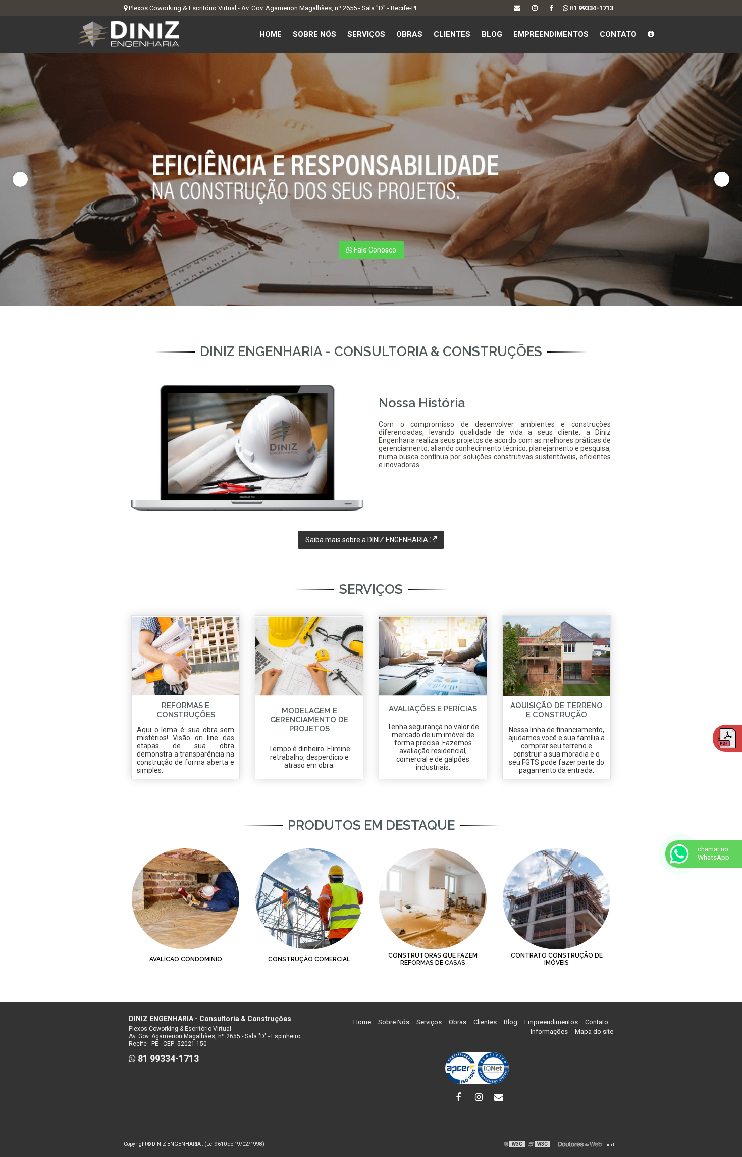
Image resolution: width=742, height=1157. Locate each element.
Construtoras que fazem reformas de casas (433, 959)
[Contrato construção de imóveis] (556, 898)
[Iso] (477, 1068)
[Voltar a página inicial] (128, 33)
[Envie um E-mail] (517, 8)
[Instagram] (535, 8)
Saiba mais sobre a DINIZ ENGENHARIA (367, 540)
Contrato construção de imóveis (557, 959)
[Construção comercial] (309, 898)
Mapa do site (594, 1031)
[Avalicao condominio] (185, 898)
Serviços (366, 34)
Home (270, 34)
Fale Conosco (374, 250)
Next (721, 179)
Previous (20, 179)
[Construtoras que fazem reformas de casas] (433, 898)
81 (590, 8)
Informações (549, 1031)
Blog (492, 34)
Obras (409, 34)
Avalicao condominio (185, 959)
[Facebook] (551, 8)
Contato (618, 34)
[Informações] (651, 34)
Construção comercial (309, 959)
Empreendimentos (551, 34)
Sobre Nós (314, 34)
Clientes (452, 34)
